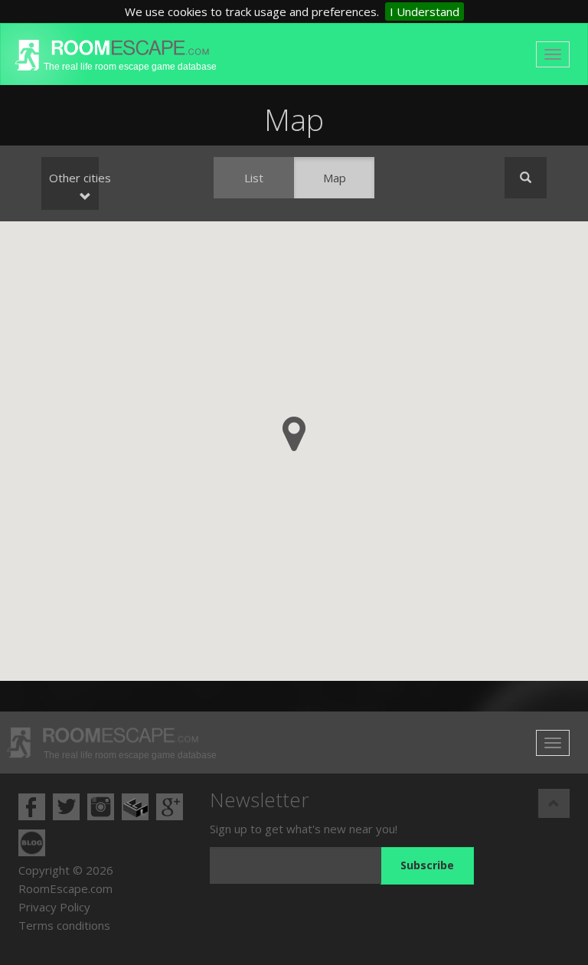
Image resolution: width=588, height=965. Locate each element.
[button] (294, 434)
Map (334, 177)
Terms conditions (64, 925)
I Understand (424, 11)
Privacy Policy (54, 906)
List (253, 177)
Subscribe (427, 865)
